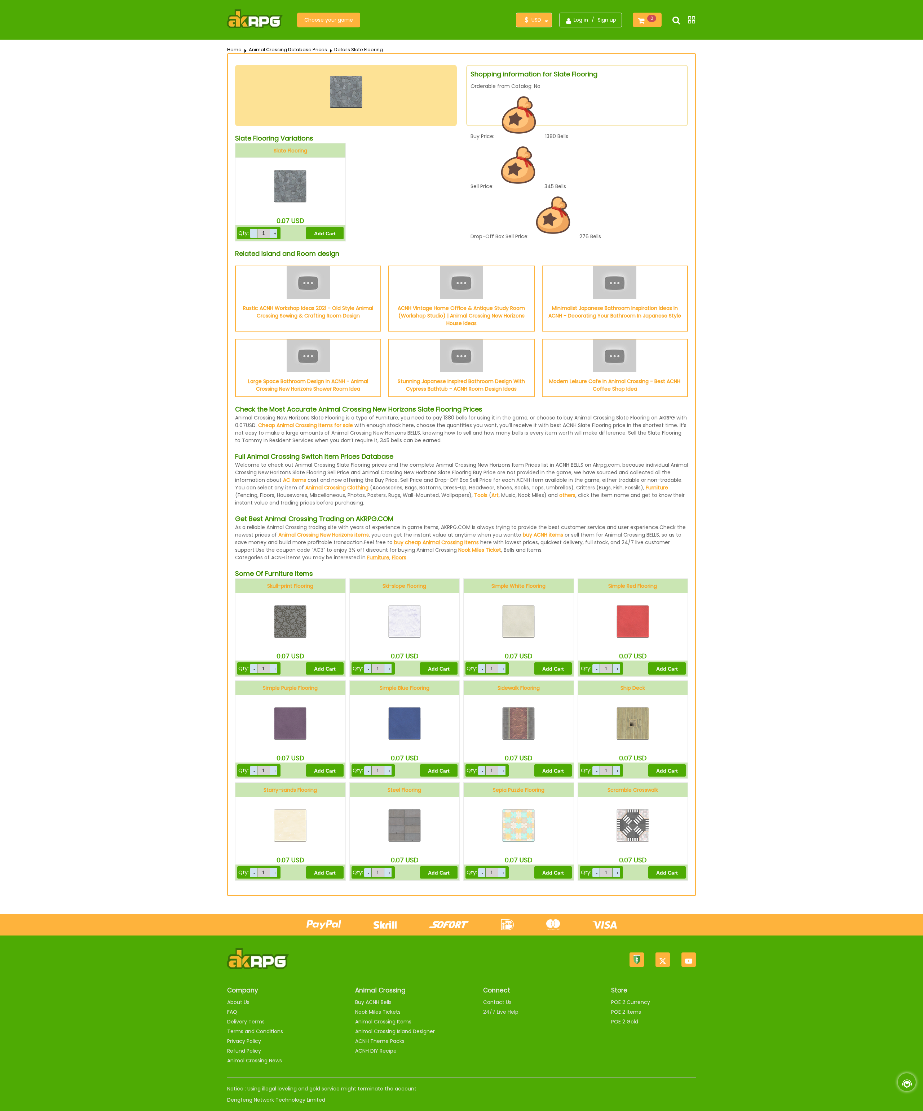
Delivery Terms (246, 1021)
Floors (399, 557)
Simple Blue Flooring (404, 688)
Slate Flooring (290, 150)
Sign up (607, 19)
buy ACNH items (543, 534)
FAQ (232, 1012)
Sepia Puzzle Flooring (518, 790)
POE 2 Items (626, 1012)
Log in (581, 19)
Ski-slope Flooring (404, 586)
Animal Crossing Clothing (336, 487)
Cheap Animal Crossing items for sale (305, 425)
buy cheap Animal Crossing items (436, 542)
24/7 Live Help (500, 1012)
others (567, 495)
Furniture (657, 487)
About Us (238, 1002)
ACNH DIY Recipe (376, 1050)
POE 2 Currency (630, 1002)
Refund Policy (244, 1050)
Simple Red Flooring (632, 586)
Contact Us (497, 1002)
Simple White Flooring (518, 586)
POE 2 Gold (624, 1021)
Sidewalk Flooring (519, 688)
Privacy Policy (244, 1041)
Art (495, 495)
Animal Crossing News (254, 1060)
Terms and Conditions (255, 1031)
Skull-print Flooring (290, 586)
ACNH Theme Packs (380, 1041)
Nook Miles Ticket (479, 550)
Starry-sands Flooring (290, 790)
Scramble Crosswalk (633, 790)
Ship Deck (633, 688)
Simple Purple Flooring (290, 688)
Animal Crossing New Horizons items (323, 534)
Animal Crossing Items (383, 1021)
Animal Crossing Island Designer (395, 1031)
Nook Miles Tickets (378, 1012)
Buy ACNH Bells (373, 1002)
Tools (480, 495)
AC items (294, 480)
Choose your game (328, 19)
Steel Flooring (404, 790)
